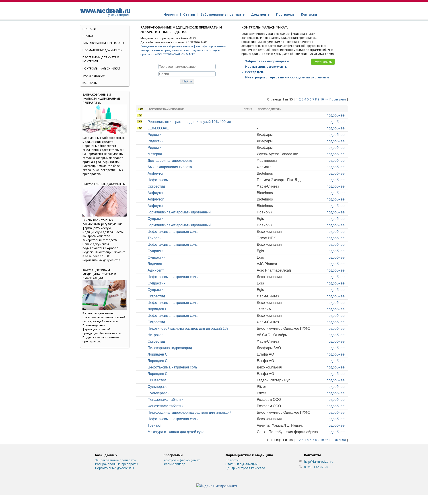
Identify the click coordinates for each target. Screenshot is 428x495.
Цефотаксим (158, 180)
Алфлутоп (156, 173)
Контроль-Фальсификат (101, 68)
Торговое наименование (166, 109)
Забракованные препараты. (267, 61)
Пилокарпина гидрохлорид (170, 348)
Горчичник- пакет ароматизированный (179, 212)
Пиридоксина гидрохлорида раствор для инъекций (190, 412)
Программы (285, 14)
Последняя (337, 99)
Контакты (309, 14)
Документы (260, 14)
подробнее (336, 115)
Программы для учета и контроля (100, 59)
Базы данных (106, 455)
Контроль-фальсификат (181, 460)
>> (326, 99)
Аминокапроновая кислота (170, 167)
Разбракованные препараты (116, 464)
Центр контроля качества (245, 468)
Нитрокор (155, 335)
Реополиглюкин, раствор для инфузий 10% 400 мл (189, 122)
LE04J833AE (158, 128)
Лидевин (155, 264)
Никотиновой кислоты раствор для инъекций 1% (188, 328)
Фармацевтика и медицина (249, 455)
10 (322, 99)
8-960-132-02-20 (316, 467)
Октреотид (156, 186)
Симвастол (157, 380)
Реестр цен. (254, 72)
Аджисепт (156, 270)
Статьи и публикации (241, 464)
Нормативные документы (266, 67)
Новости (170, 14)
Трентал (154, 425)
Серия (248, 109)
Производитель (269, 109)
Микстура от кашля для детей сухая (177, 432)
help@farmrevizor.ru (318, 461)
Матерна (155, 154)
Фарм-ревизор (93, 76)
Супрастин (156, 219)
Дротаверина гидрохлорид (170, 160)
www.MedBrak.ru (105, 11)
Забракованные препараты (223, 14)
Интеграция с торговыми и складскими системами (287, 77)
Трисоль (154, 238)
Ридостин (155, 135)
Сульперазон (158, 387)
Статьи (189, 14)
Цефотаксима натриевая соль (173, 231)
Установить (323, 62)
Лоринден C (158, 309)
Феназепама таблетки (165, 399)
